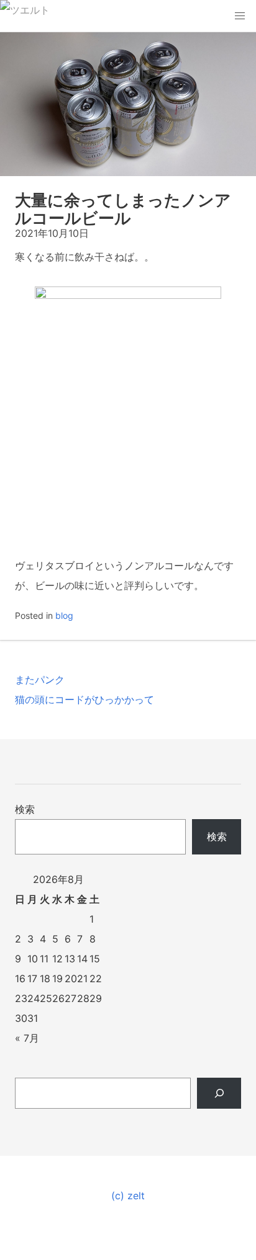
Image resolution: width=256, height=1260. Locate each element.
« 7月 (27, 1038)
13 (70, 958)
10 (32, 958)
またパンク (40, 679)
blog (64, 615)
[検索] (219, 1093)
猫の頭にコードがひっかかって (84, 699)
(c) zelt (128, 1195)
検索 (25, 809)
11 (44, 958)
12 (57, 958)
